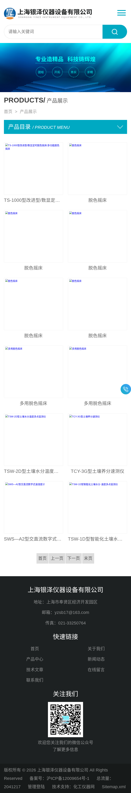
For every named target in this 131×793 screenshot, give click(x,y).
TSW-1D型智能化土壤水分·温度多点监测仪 (97, 539)
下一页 (73, 558)
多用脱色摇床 (33, 403)
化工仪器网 (84, 786)
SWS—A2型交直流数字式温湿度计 (33, 539)
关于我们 (96, 648)
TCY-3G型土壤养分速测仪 (97, 471)
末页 (88, 558)
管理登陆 (36, 786)
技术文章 (34, 669)
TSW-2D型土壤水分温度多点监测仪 (33, 471)
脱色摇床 (97, 200)
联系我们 (34, 680)
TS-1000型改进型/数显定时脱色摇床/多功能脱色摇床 (33, 200)
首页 (8, 111)
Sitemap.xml (114, 786)
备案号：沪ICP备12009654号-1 (59, 778)
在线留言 (96, 669)
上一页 (57, 558)
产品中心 (34, 659)
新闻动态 (96, 659)
